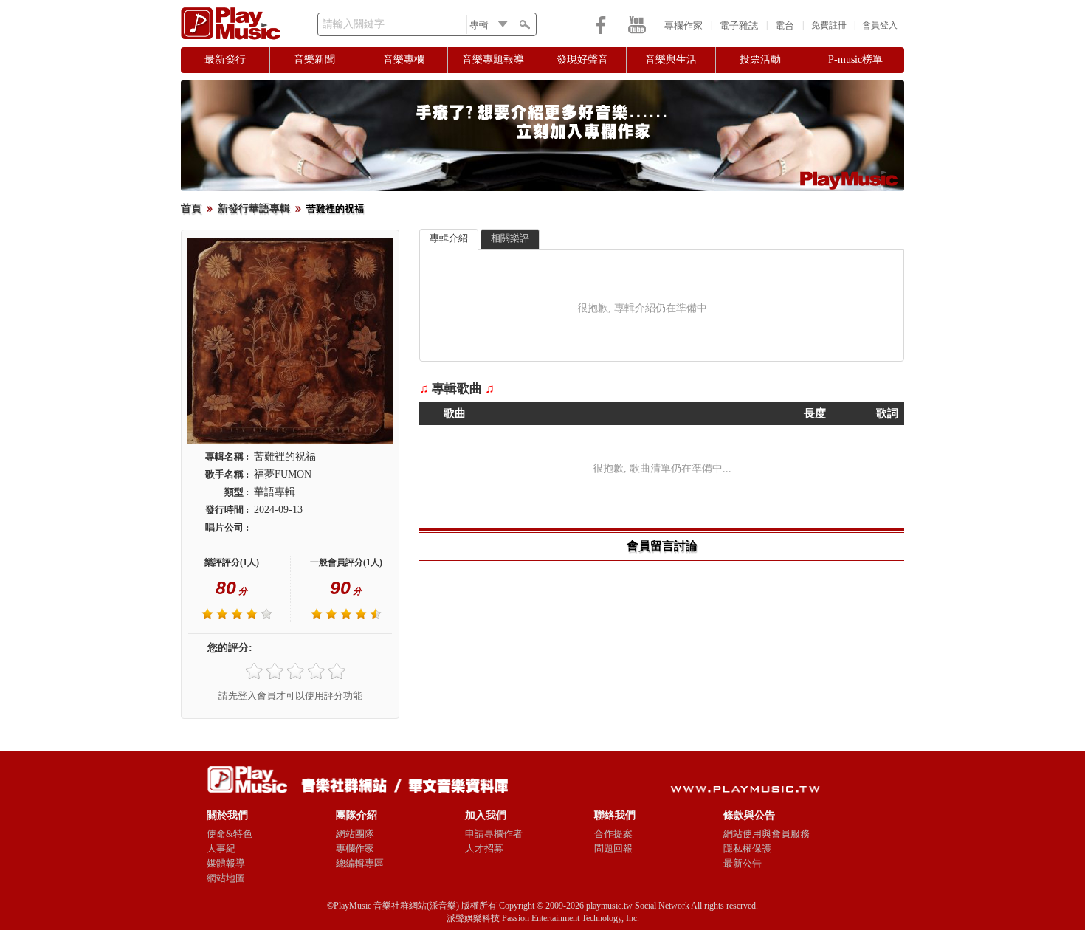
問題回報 (613, 848)
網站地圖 (226, 878)
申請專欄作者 (494, 833)
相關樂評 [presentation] (510, 238)
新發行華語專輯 (254, 208)
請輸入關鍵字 (354, 24)
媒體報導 (226, 863)
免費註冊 (829, 25)
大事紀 (221, 848)
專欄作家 (683, 25)
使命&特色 (229, 833)
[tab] (448, 239)
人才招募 (484, 848)
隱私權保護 (747, 848)
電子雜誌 (739, 25)
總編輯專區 (360, 863)
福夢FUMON (282, 474)
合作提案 (613, 833)
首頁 (191, 208)
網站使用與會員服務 (766, 833)
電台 (784, 25)
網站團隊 (355, 833)
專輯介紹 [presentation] (449, 238)
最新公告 (742, 863)
